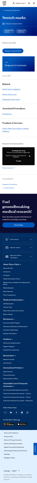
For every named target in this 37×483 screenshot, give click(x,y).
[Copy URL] (29, 156)
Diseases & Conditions (12, 10)
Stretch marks (14, 17)
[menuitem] (8, 31)
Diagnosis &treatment (21, 31)
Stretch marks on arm (9, 94)
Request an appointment (13, 51)
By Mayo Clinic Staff (9, 43)
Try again (18, 161)
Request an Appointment (14, 24)
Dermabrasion (7, 114)
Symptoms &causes (9, 31)
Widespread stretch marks (11, 99)
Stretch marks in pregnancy (11, 89)
